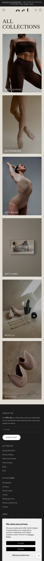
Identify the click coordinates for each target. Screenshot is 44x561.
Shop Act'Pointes (9, 459)
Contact (5, 487)
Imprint (5, 507)
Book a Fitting (7, 455)
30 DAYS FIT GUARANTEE (11, 2)
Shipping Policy (8, 499)
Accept (21, 543)
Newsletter (6, 483)
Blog (4, 467)
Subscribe (11, 437)
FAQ (4, 471)
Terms (4, 495)
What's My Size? (8, 450)
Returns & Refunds (9, 503)
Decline (21, 549)
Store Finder (7, 463)
